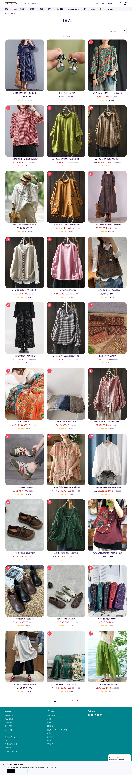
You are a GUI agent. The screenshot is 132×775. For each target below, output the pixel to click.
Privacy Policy (52, 767)
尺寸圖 (49, 719)
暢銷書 (22, 9)
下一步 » (75, 700)
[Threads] (101, 715)
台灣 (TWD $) (100, 4)
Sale (15, 9)
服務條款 (50, 740)
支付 (7, 740)
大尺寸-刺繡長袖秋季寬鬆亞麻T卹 (25, 225)
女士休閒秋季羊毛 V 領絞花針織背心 (25, 290)
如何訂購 (8, 730)
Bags (93, 9)
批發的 (49, 723)
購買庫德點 (9, 719)
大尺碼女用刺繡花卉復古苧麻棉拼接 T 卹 (107, 553)
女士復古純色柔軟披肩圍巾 (66, 422)
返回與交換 (9, 715)
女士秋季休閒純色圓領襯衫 (66, 290)
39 (68, 700)
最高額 (32, 9)
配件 (101, 9)
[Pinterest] (98, 715)
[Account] (120, 3)
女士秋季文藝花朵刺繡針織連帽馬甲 (107, 290)
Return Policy (10, 737)
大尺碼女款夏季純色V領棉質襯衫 (66, 553)
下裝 (41, 9)
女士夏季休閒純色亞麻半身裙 (107, 684)
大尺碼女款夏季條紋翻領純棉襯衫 (107, 159)
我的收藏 (8, 723)
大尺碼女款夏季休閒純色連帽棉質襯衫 (66, 159)
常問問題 (50, 726)
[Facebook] (89, 715)
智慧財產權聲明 (11, 744)
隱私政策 (50, 737)
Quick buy (24, 88)
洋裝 (50, 9)
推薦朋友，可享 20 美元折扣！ (58, 730)
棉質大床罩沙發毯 (24, 422)
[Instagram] (95, 715)
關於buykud (51, 715)
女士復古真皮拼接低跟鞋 (66, 619)
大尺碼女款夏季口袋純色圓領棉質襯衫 (66, 225)
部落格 (49, 733)
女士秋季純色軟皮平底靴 (25, 619)
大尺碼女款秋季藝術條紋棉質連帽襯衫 (66, 356)
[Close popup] (123, 756)
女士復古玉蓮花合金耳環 (66, 93)
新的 (7, 9)
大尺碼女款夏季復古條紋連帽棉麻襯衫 (107, 422)
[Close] (124, 763)
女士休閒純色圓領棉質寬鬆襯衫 (24, 684)
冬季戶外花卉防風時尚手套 (107, 619)
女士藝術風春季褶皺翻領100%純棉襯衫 (107, 487)
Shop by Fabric (73, 9)
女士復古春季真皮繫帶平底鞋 (24, 553)
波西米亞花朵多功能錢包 (107, 356)
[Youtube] (92, 715)
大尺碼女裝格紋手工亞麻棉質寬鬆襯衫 (24, 159)
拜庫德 (13, 14)
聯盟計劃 (50, 744)
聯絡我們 (8, 748)
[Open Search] (21, 3)
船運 (7, 733)
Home (110, 9)
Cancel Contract (11, 751)
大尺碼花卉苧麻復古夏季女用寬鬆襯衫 (66, 487)
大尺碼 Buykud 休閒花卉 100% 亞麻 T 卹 (107, 93)
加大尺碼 (60, 9)
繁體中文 (111, 4)
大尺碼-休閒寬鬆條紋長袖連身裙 (24, 93)
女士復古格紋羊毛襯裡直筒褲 (24, 356)
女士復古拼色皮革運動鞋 (25, 487)
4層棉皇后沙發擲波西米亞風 (66, 684)
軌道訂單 (8, 726)
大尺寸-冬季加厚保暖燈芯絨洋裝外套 (107, 225)
